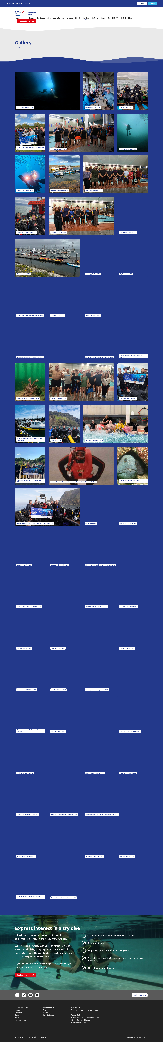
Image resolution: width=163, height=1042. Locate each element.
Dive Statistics (48, 1015)
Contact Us (105, 18)
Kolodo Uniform (142, 1037)
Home (17, 1010)
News (45, 1010)
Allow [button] (153, 3)
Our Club (86, 18)
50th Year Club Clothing (122, 18)
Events (45, 1012)
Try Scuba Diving (44, 18)
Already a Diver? (73, 18)
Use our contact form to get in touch (85, 1010)
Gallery (95, 18)
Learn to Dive (58, 18)
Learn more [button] (26, 3)
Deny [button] (142, 3)
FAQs (17, 1018)
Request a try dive (21, 1020)
